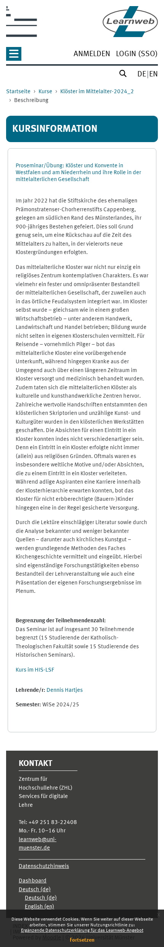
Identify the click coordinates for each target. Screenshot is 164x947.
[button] (13, 56)
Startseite (18, 92)
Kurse (45, 92)
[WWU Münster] (21, 21)
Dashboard (33, 881)
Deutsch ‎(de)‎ (35, 890)
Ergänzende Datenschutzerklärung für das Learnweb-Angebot (82, 930)
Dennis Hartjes (65, 690)
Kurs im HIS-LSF (35, 670)
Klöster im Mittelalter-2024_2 (97, 92)
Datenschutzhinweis (44, 866)
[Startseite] (130, 21)
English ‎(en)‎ (39, 907)
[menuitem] (92, 55)
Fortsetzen (82, 940)
